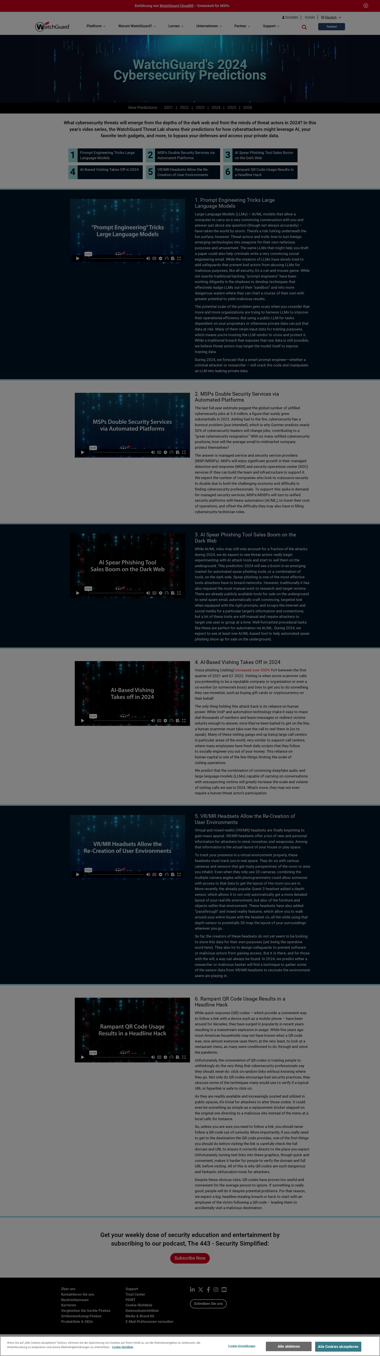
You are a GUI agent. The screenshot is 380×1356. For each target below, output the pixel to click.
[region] (190, 1346)
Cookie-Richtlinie (122, 1347)
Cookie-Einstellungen (241, 1346)
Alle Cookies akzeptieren (338, 1347)
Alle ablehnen (289, 1346)
